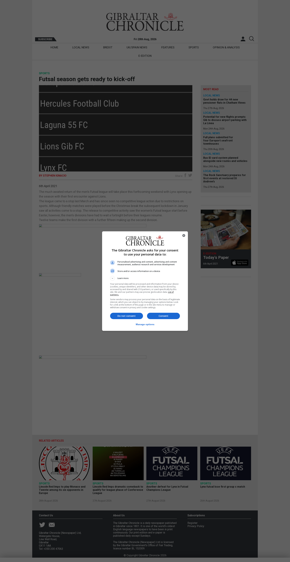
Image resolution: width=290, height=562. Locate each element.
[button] (145, 278)
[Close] (183, 235)
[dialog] (145, 281)
